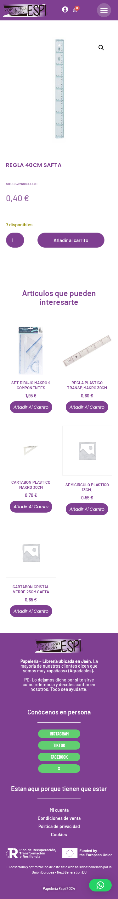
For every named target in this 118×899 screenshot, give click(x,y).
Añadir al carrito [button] (31, 407)
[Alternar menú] (104, 10)
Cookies (59, 834)
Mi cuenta (59, 810)
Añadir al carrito (70, 240)
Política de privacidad (59, 826)
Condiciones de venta (59, 818)
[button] (101, 47)
